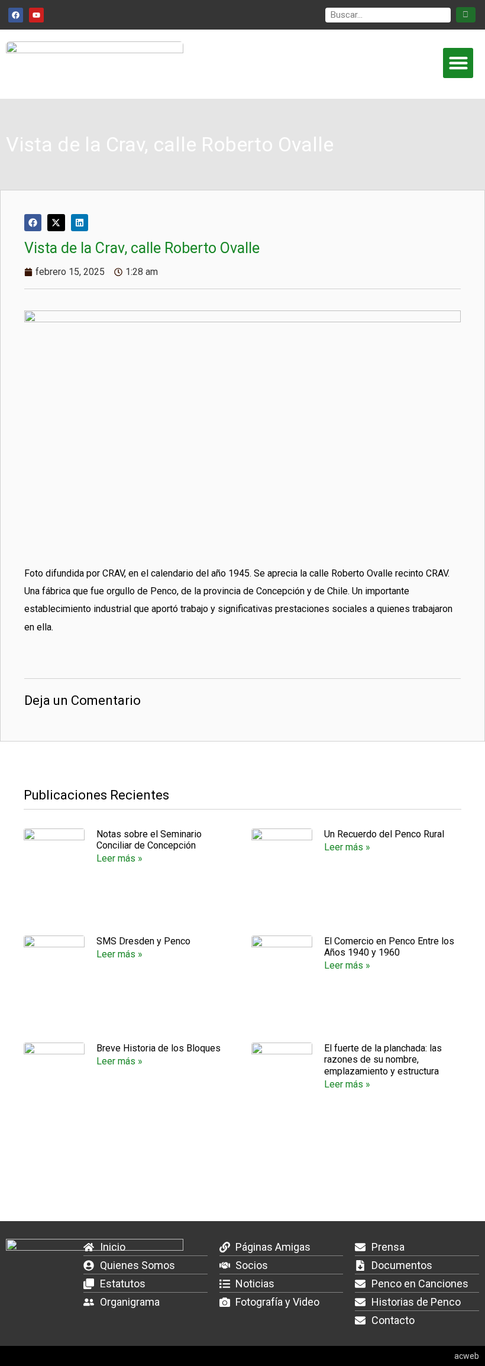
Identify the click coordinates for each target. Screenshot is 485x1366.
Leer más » (119, 858)
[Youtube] (36, 15)
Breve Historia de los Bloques (158, 1048)
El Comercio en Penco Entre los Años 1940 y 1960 (389, 947)
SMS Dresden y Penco (143, 941)
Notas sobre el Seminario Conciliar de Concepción (149, 839)
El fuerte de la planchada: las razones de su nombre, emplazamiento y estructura (383, 1059)
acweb (466, 1356)
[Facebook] (15, 15)
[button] (458, 63)
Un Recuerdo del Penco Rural (384, 834)
